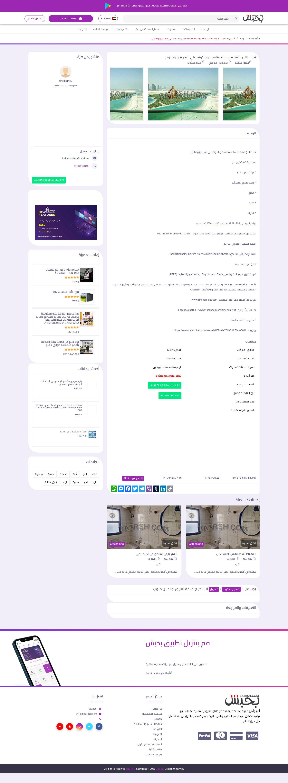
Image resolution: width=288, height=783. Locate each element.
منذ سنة (247, 558)
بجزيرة (76, 482)
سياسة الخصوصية (152, 713)
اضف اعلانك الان (68, 18)
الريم (65, 482)
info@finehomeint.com (183, 253)
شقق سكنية (228, 38)
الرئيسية (205, 29)
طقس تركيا (122, 29)
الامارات (107, 18)
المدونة (172, 29)
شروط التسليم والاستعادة (148, 724)
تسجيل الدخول (35, 18)
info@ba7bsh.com (86, 713)
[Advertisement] (183, 441)
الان (85, 474)
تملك (94, 474)
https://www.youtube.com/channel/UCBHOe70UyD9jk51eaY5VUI (210, 330)
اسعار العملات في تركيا (147, 29)
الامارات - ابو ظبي (218, 62)
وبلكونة (39, 474)
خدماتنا (158, 718)
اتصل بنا (83, 29)
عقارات (244, 38)
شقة (75, 474)
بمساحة (63, 474)
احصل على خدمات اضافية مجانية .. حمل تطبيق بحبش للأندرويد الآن (151, 5)
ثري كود (131, 768)
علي (95, 482)
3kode (160, 768)
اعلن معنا (157, 729)
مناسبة (51, 474)
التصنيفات (189, 29)
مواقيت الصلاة (101, 29)
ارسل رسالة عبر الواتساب (163, 384)
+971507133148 (169, 395)
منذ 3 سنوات (194, 62)
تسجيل (214, 589)
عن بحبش (157, 708)
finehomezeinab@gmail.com (76, 158)
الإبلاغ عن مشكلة (133, 478)
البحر (86, 482)
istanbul (92, 708)
